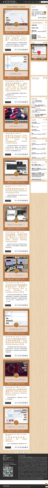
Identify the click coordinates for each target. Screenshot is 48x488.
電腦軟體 (30, 457)
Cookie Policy (28, 486)
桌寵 (11, 42)
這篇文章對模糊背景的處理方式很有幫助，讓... (39, 159)
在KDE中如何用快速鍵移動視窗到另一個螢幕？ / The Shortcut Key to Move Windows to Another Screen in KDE (16, 288)
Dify (31, 473)
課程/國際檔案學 (41, 470)
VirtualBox (27, 473)
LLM (46, 470)
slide (35, 464)
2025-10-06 (44, 179)
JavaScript (37, 458)
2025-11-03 (44, 164)
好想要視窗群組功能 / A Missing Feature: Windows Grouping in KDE (16, 191)
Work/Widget (42, 462)
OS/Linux (36, 461)
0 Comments (14, 81)
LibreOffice (34, 473)
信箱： (8, 457)
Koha (46, 474)
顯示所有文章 (22, 6)
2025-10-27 (44, 168)
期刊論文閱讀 (41, 457)
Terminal (23, 387)
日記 (19, 457)
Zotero (45, 460)
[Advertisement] (39, 68)
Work (26, 474)
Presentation (31, 461)
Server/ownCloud (21, 477)
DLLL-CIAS (27, 462)
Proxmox (42, 460)
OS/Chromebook (21, 478)
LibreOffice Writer (43, 465)
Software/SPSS (32, 478)
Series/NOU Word (27, 478)
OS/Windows (32, 462)
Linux (20, 81)
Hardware (30, 470)
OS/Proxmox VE (23, 460)
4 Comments (15, 185)
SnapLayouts (25, 434)
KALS (43, 474)
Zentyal (28, 474)
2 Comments (14, 282)
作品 (29, 458)
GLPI (46, 477)
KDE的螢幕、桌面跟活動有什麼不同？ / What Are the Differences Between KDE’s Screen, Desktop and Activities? (16, 237)
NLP (37, 473)
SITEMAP (29, 1)
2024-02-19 (44, 129)
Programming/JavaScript (23, 458)
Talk (19, 460)
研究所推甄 (32, 466)
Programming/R (34, 469)
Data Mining (20, 461)
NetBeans (39, 473)
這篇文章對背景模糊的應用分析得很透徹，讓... (39, 149)
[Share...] (27, 49)
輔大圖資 (24, 457)
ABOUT (33, 1)
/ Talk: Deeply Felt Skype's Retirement (37, 165)
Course (39, 461)
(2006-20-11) (37, 112)
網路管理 (33, 458)
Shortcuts (23, 282)
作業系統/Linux (32, 474)
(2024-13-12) (37, 108)
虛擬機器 (24, 462)
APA (35, 474)
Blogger (45, 457)
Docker (35, 466)
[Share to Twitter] (20, 49)
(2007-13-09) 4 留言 (38, 101)
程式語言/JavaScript (28, 464)
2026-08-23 (44, 143)
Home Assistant (20, 469)
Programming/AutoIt (26, 469)
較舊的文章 (26, 452)
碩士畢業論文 (34, 460)
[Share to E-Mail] (25, 49)
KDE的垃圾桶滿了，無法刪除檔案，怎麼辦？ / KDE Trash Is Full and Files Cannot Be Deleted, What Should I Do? (16, 87)
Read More (8, 49)
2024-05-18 (44, 122)
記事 (43, 458)
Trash (22, 81)
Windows (8, 186)
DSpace (45, 458)
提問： (6, 458)
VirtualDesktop (24, 336)
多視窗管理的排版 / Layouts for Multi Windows (16, 439)
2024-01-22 (44, 137)
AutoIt (28, 470)
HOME (26, 1)
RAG (31, 469)
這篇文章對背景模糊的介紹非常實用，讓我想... (39, 145)
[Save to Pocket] (24, 49)
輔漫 (44, 477)
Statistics (41, 466)
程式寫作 (29, 460)
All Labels (23, 455)
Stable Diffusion (27, 477)
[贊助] (45, 17)
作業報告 (26, 466)
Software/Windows (21, 464)
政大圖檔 (35, 457)
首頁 (16, 452)
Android (38, 460)
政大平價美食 (37, 478)
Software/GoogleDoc (27, 465)
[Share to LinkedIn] (22, 49)
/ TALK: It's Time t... (40, 106)
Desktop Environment (23, 185)
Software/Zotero (37, 462)
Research (42, 469)
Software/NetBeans (21, 474)
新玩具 (46, 462)
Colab (41, 474)
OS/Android (25, 461)
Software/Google (44, 473)
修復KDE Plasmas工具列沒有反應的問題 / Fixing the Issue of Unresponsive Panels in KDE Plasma (16, 139)
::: (23, 1)
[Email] (44, 17)
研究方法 (20, 462)
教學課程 (32, 477)
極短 (30, 473)
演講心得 (38, 466)
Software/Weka (44, 461)
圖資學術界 (24, 470)
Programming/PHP (21, 466)
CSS (38, 474)
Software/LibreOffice (35, 465)
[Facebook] (40, 17)
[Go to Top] (46, 484)
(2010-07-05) (37, 116)
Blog (37, 474)
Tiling (6, 435)
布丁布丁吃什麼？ (10, 1)
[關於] (39, 17)
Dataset (39, 469)
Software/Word (35, 470)
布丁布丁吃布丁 (34, 122)
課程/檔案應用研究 (38, 477)
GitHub (29, 466)
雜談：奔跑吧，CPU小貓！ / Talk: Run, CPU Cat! (16, 39)
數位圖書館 (41, 478)
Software (45, 469)
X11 (25, 387)
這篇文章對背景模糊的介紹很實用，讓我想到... (39, 154)
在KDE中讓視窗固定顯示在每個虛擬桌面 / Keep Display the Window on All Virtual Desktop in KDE (16, 341)
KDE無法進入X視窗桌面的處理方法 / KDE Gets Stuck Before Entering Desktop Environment (16, 392)
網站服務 (33, 464)
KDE (18, 81)
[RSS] (42, 17)
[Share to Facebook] (15, 49)
